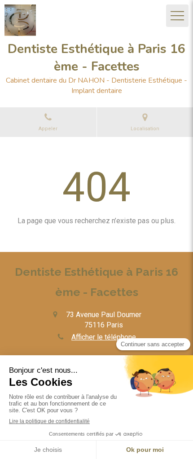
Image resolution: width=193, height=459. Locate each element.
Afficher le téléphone (103, 337)
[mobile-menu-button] (177, 15)
